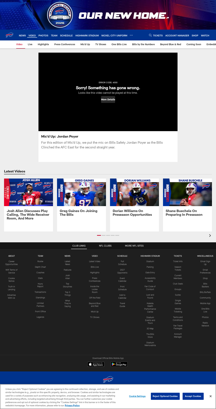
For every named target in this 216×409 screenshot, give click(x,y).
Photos (205, 317)
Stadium (150, 261)
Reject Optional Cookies (165, 396)
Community (205, 297)
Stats (40, 278)
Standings (40, 297)
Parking (150, 267)
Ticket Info (178, 261)
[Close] (210, 396)
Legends (40, 317)
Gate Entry (150, 272)
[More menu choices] (131, 35)
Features (67, 270)
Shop (205, 278)
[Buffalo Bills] (108, 380)
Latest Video (94, 261)
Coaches (40, 272)
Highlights (94, 272)
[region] (108, 396)
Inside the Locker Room (94, 289)
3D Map (150, 328)
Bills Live (95, 267)
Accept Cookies (193, 396)
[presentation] (210, 236)
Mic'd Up (95, 311)
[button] (108, 99)
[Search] (150, 35)
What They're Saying (67, 303)
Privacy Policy (72, 405)
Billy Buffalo (205, 292)
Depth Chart (40, 267)
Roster (40, 261)
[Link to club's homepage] (9, 35)
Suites (178, 295)
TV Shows (94, 317)
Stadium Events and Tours (150, 320)
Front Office (40, 311)
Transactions (40, 292)
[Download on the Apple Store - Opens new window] (96, 365)
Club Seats (178, 283)
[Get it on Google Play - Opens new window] (119, 366)
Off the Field (94, 297)
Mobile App (205, 303)
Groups (177, 289)
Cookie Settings (137, 396)
